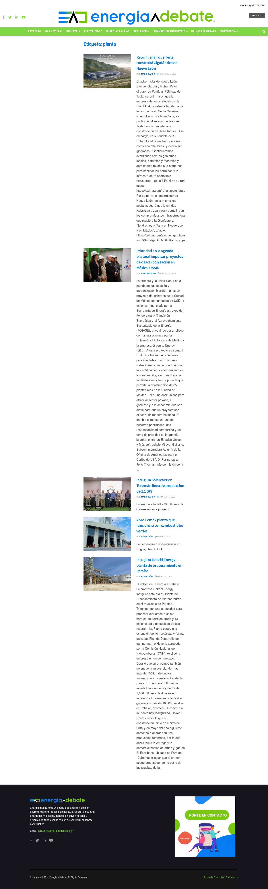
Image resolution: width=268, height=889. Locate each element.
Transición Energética (169, 31)
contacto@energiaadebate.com (56, 830)
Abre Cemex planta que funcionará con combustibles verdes (159, 525)
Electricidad (93, 31)
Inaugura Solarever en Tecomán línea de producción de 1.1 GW (160, 485)
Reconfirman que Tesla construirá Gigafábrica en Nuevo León (156, 63)
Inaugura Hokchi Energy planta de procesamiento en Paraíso (159, 565)
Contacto (233, 877)
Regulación (141, 31)
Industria (73, 31)
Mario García (148, 74)
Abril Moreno (148, 273)
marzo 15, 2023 (167, 497)
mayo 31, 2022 (164, 537)
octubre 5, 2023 (167, 74)
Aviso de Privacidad (214, 877)
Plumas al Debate (203, 31)
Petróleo (34, 31)
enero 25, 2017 (164, 576)
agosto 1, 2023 (168, 273)
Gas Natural (53, 31)
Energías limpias (117, 31)
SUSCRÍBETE (257, 15)
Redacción (147, 537)
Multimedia (228, 31)
